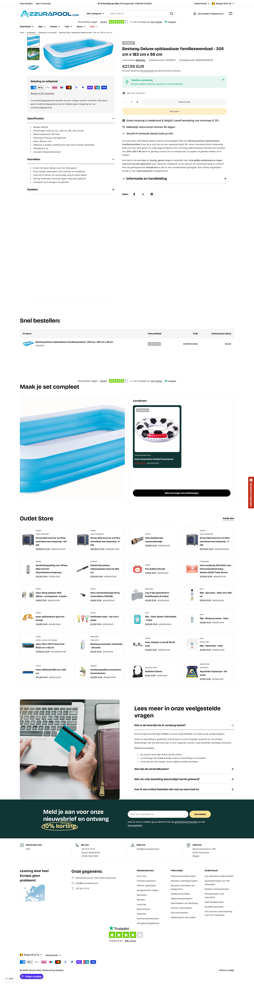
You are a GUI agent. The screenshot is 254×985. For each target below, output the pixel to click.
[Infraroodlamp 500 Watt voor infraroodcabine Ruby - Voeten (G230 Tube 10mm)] (192, 569)
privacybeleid (135, 825)
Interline (204, 561)
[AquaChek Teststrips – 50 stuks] (192, 672)
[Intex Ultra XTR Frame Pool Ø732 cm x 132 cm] (28, 644)
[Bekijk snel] (175, 413)
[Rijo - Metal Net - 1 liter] (192, 644)
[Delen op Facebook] (134, 194)
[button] (251, 492)
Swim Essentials (143, 455)
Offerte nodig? (226, 970)
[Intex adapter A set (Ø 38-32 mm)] (137, 644)
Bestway (140, 60)
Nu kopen (174, 111)
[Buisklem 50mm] (137, 672)
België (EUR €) (223, 3)
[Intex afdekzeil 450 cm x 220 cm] (28, 672)
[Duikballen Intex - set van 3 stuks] (83, 619)
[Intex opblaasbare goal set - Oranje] (28, 619)
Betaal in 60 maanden (42, 93)
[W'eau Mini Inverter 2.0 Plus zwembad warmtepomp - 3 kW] (192, 540)
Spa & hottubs (43, 3)
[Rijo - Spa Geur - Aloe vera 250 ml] (192, 595)
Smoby (93, 666)
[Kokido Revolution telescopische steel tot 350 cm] (83, 569)
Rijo (202, 589)
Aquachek (204, 664)
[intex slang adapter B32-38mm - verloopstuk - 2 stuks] (28, 595)
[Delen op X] (143, 194)
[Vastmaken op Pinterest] (151, 194)
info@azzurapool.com (86, 883)
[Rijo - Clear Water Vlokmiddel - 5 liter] (137, 619)
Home (22, 32)
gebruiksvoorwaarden (186, 822)
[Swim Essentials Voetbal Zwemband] (157, 429)
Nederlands (200, 4)
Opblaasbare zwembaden (47, 32)
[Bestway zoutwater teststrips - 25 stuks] (83, 644)
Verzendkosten (147, 71)
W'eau (38, 531)
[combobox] (129, 13)
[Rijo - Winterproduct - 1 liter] (192, 619)
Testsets (94, 640)
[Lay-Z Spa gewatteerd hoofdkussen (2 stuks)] (137, 595)
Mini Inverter (42, 534)
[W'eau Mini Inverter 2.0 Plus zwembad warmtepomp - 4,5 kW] (28, 540)
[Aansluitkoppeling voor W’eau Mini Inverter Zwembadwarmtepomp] (28, 569)
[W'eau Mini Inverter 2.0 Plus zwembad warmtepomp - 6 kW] (83, 540)
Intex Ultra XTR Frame (46, 640)
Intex (147, 534)
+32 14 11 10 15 (82, 888)
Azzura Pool (151, 668)
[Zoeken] (171, 13)
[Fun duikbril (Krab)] (137, 569)
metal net (204, 642)
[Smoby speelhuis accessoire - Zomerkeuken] (83, 672)
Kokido (93, 561)
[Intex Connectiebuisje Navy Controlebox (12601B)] (83, 595)
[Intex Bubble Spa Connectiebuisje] (137, 540)
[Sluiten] (223, 79)
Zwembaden (26, 3)
